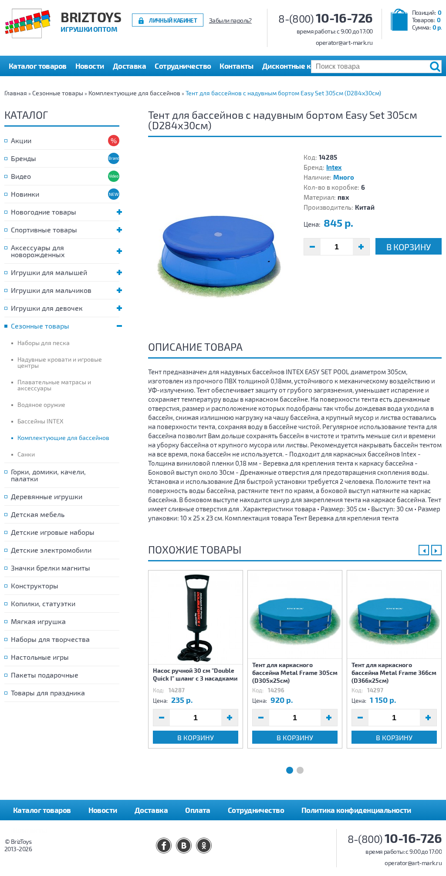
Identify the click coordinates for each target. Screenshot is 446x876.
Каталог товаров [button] (38, 65)
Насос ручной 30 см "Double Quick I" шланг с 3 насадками (195, 674)
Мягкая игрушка (38, 621)
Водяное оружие (41, 404)
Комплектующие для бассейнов (134, 93)
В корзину (408, 247)
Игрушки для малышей (49, 272)
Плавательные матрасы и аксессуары (54, 385)
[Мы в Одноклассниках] (204, 845)
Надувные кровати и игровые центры (59, 362)
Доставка (129, 65)
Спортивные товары (44, 229)
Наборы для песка (43, 342)
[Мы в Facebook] (164, 845)
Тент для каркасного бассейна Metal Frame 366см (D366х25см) (393, 672)
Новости (89, 65)
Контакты (236, 65)
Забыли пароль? (230, 20)
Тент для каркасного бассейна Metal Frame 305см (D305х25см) (295, 672)
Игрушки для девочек (47, 308)
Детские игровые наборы (53, 532)
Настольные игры (40, 657)
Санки (26, 454)
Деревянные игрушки (46, 496)
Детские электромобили (51, 550)
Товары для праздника (48, 692)
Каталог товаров (42, 810)
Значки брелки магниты (50, 568)
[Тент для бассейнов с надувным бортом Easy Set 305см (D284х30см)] (217, 239)
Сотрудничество (183, 65)
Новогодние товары (43, 212)
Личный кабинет (173, 20)
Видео (21, 176)
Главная (15, 93)
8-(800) (325, 18)
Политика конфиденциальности (356, 810)
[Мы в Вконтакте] (184, 845)
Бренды (23, 158)
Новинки (25, 194)
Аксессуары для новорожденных (38, 250)
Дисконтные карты (295, 65)
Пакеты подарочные (44, 675)
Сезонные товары (57, 93)
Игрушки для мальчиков (51, 290)
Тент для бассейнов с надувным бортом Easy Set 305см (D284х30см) (283, 93)
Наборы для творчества (50, 639)
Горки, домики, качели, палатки (48, 475)
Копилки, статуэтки (43, 603)
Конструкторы (34, 585)
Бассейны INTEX (40, 421)
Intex (333, 167)
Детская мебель (37, 514)
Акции (21, 140)
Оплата (197, 810)
